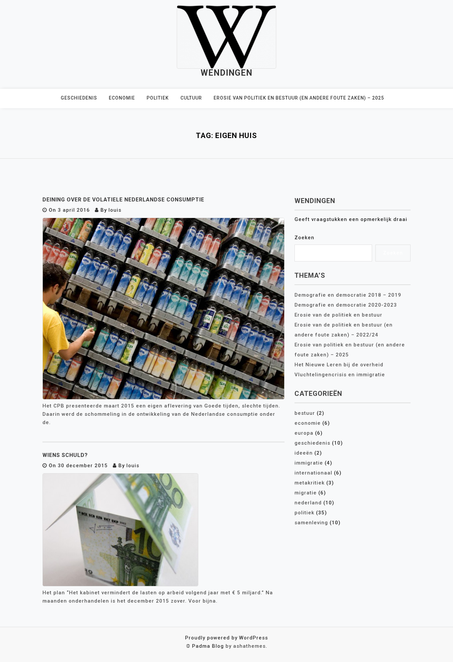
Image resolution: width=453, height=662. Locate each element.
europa (303, 433)
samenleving (311, 523)
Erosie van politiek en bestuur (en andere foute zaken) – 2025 (299, 98)
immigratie (308, 463)
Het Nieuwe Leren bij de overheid (338, 365)
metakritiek (309, 483)
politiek (158, 98)
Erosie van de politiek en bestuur (338, 315)
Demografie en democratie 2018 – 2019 (347, 295)
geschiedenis (79, 98)
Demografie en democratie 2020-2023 (345, 305)
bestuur (304, 413)
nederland (308, 503)
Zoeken (304, 238)
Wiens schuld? (65, 455)
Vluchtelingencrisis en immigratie (339, 375)
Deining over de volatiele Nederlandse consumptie (123, 199)
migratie (305, 493)
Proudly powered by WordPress (226, 638)
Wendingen (226, 73)
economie (122, 98)
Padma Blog (208, 646)
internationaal (313, 473)
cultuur (191, 98)
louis (114, 210)
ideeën (303, 453)
